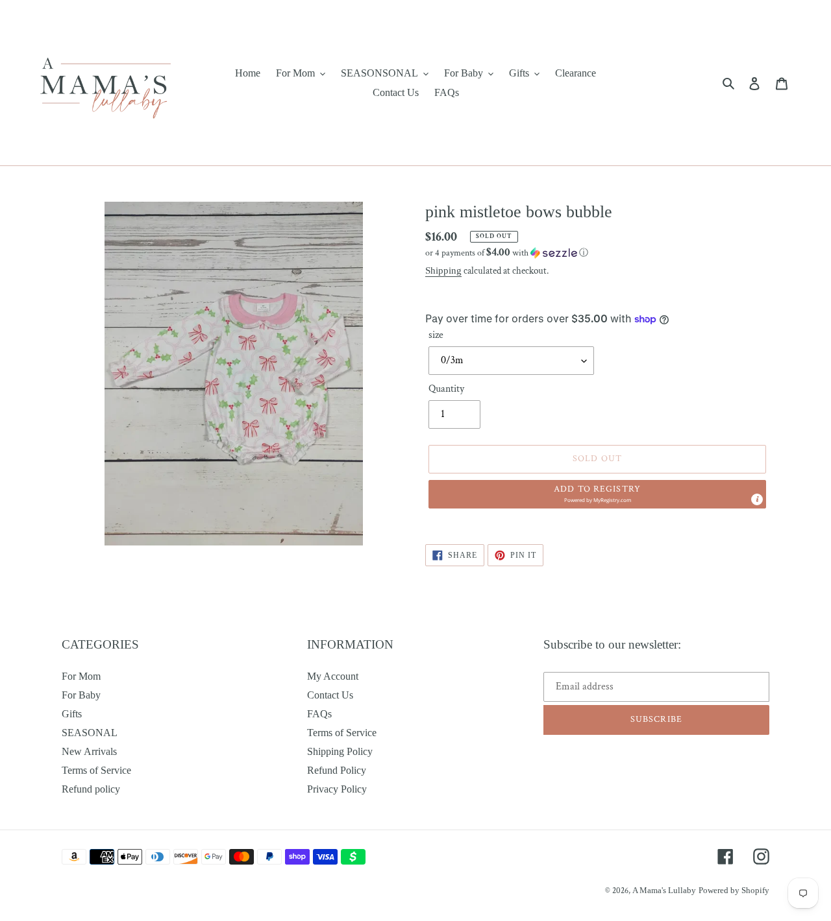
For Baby (81, 694)
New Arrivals (89, 751)
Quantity (446, 389)
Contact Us (330, 694)
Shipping (443, 270)
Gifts (72, 713)
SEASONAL (90, 732)
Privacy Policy (337, 789)
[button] (506, 252)
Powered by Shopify (734, 890)
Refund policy (91, 789)
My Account (332, 676)
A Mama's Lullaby (664, 890)
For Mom (81, 676)
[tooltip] (757, 499)
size (435, 335)
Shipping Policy (340, 751)
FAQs (319, 713)
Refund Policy (336, 770)
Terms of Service (96, 770)
